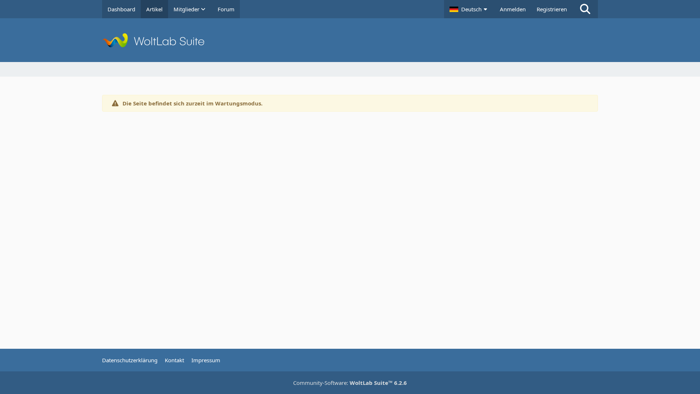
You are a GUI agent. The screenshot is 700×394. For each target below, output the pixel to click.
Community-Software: (350, 382)
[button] (469, 9)
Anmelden (513, 9)
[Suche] (585, 9)
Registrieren (552, 9)
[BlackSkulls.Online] (350, 40)
